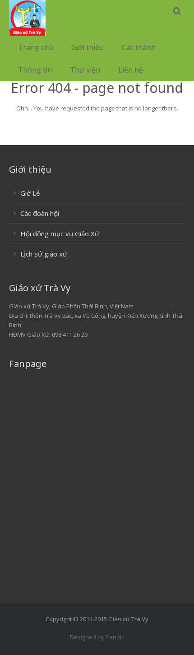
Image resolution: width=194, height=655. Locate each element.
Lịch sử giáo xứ (43, 253)
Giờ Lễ (30, 192)
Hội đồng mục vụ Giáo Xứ (59, 233)
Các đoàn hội (39, 213)
